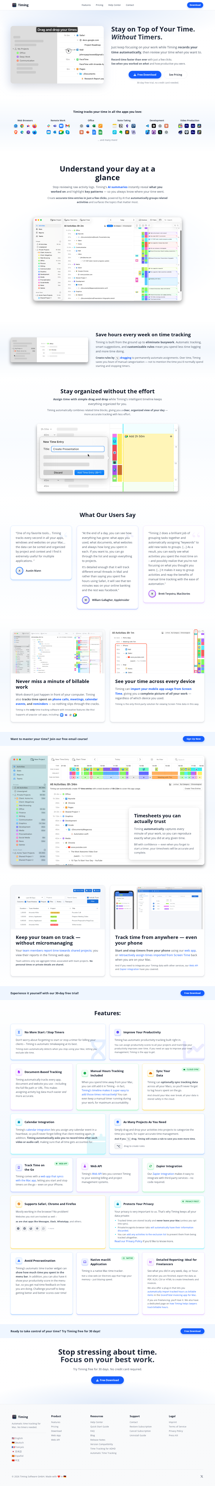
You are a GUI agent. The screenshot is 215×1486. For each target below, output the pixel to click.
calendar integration (38, 1129)
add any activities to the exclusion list (146, 1234)
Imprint (173, 1422)
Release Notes (97, 1439)
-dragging (123, 357)
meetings (77, 699)
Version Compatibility (101, 1444)
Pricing (99, 4)
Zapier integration (129, 969)
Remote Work (58, 120)
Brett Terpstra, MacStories (174, 593)
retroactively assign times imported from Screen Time (154, 955)
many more (111, 139)
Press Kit (173, 1435)
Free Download (146, 74)
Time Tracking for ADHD (103, 1448)
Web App (56, 1435)
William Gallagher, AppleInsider (110, 600)
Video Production (189, 120)
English (17, 1438)
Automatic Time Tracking (103, 1453)
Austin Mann (33, 570)
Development (157, 120)
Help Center (114, 4)
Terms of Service (177, 1426)
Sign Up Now (194, 738)
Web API (193, 965)
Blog (92, 1435)
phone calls (60, 699)
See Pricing (175, 74)
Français (18, 1447)
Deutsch (18, 1442)
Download (195, 4)
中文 (16, 1460)
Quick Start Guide (99, 1426)
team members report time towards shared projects (57, 950)
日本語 (17, 1451)
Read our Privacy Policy (128, 1241)
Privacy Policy (176, 1430)
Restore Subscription (141, 1426)
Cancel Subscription (140, 1430)
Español (17, 1455)
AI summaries (117, 187)
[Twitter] (201, 1476)
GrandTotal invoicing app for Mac (178, 1295)
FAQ (92, 1430)
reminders (40, 704)
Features (86, 4)
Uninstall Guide (138, 1435)
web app (190, 950)
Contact (130, 4)
